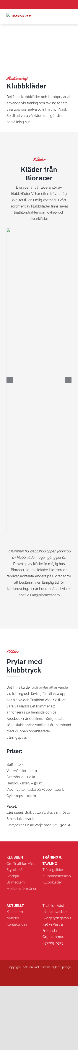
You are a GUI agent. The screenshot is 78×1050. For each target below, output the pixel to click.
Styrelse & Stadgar (14, 873)
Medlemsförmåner (21, 889)
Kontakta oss (16, 924)
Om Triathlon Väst (20, 864)
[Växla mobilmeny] (70, 16)
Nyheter (12, 918)
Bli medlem (15, 882)
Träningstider (52, 870)
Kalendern (14, 912)
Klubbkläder (52, 882)
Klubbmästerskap (56, 876)
